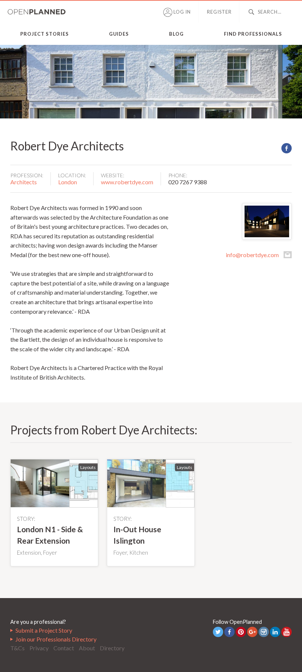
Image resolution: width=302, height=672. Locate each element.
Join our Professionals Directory (55, 639)
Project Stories (44, 34)
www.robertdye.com (127, 181)
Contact (63, 647)
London (67, 181)
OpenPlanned (37, 12)
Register (219, 12)
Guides (119, 34)
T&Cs (17, 647)
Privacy (39, 647)
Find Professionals (253, 34)
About (87, 647)
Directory (112, 647)
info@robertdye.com (252, 254)
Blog (176, 34)
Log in (181, 12)
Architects (23, 181)
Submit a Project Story (43, 630)
